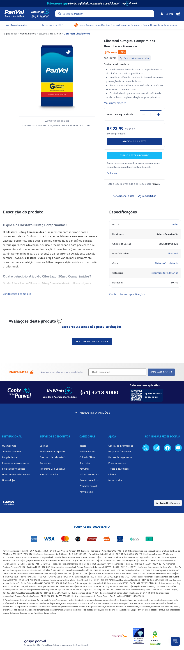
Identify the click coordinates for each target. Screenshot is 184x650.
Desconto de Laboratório (163, 25)
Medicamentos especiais (52, 451)
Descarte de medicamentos (16, 474)
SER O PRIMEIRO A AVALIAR (92, 341)
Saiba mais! (113, 173)
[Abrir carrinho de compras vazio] (178, 13)
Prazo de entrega (117, 463)
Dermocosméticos (88, 480)
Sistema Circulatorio (166, 263)
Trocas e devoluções (119, 468)
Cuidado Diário (87, 457)
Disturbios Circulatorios (164, 272)
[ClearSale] (119, 636)
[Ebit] (138, 636)
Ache (175, 224)
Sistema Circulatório (50, 33)
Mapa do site (115, 480)
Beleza (82, 445)
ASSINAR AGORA (161, 372)
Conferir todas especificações (127, 294)
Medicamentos (28, 33)
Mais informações (115, 102)
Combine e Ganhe (140, 25)
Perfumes (84, 468)
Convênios (45, 463)
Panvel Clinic (86, 491)
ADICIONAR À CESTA (134, 141)
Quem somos (9, 445)
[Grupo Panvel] (35, 641)
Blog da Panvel (9, 457)
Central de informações (120, 445)
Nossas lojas (8, 480)
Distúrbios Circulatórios (77, 33)
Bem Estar (84, 463)
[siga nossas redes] (146, 447)
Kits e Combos (102, 25)
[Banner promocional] (92, 3)
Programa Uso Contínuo (53, 468)
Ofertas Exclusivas (120, 25)
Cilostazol (172, 253)
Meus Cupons (87, 25)
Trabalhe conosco (11, 451)
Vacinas (44, 445)
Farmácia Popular (49, 474)
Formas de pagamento (120, 457)
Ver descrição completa (17, 293)
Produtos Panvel (88, 486)
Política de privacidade (13, 468)
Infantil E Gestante (89, 474)
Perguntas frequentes (119, 451)
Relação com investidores (15, 463)
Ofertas (112, 474)
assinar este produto (134, 155)
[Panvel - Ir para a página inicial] (14, 13)
